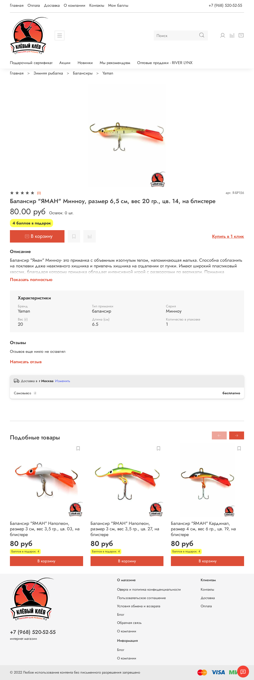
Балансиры (83, 73)
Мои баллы (118, 5)
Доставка (52, 5)
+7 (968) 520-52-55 (225, 5)
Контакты (96, 5)
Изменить (62, 381)
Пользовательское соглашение (141, 597)
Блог (120, 614)
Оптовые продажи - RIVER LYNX (164, 63)
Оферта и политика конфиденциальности (149, 589)
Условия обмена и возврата (138, 606)
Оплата (34, 5)
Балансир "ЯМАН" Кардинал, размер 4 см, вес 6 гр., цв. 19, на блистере (203, 529)
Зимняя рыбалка (48, 73)
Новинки (85, 63)
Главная (17, 5)
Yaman (107, 73)
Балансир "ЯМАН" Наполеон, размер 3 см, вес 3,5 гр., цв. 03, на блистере (45, 529)
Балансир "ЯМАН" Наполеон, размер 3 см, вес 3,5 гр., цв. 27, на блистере (125, 529)
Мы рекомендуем (115, 63)
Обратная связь (129, 622)
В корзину (46, 561)
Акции (64, 63)
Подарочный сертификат (31, 63)
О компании (74, 5)
